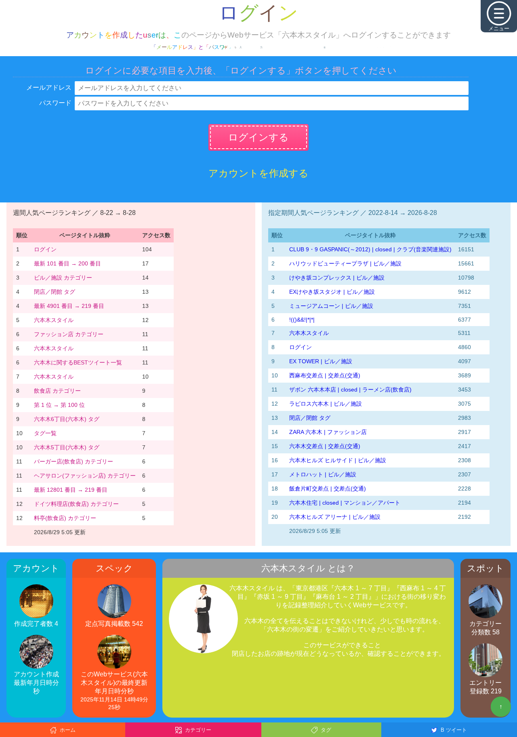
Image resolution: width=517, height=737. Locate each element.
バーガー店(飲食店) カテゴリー (73, 461)
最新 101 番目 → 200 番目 (67, 263)
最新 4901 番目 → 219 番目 (69, 306)
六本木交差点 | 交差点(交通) (324, 446)
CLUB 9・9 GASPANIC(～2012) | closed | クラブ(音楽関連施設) (370, 249)
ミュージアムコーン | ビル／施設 (331, 306)
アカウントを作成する (258, 173)
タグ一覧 (45, 433)
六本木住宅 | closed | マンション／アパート (344, 502)
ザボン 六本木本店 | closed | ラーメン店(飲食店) (350, 389)
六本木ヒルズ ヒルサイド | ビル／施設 (337, 460)
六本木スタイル (54, 320)
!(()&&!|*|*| (302, 319)
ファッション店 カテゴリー (68, 334)
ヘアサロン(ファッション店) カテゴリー (85, 475)
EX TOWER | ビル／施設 (320, 361)
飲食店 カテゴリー (57, 390)
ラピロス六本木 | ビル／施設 (325, 403)
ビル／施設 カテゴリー (63, 277)
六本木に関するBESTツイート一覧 (78, 362)
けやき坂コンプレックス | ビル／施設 (337, 277)
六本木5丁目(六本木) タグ (66, 447)
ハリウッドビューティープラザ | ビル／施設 (345, 263)
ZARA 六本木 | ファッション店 (328, 432)
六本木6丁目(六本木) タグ (66, 419)
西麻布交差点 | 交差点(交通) (324, 375)
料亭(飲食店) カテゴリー (65, 518)
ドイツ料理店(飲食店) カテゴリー (76, 504)
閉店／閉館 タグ (54, 291)
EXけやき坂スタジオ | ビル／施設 (332, 291)
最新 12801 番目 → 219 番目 (70, 489)
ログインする (258, 137)
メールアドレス (48, 87)
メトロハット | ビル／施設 (322, 474)
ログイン (45, 249)
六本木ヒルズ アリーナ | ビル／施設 (334, 517)
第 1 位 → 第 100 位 (59, 405)
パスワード (55, 102)
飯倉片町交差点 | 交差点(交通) (327, 488)
